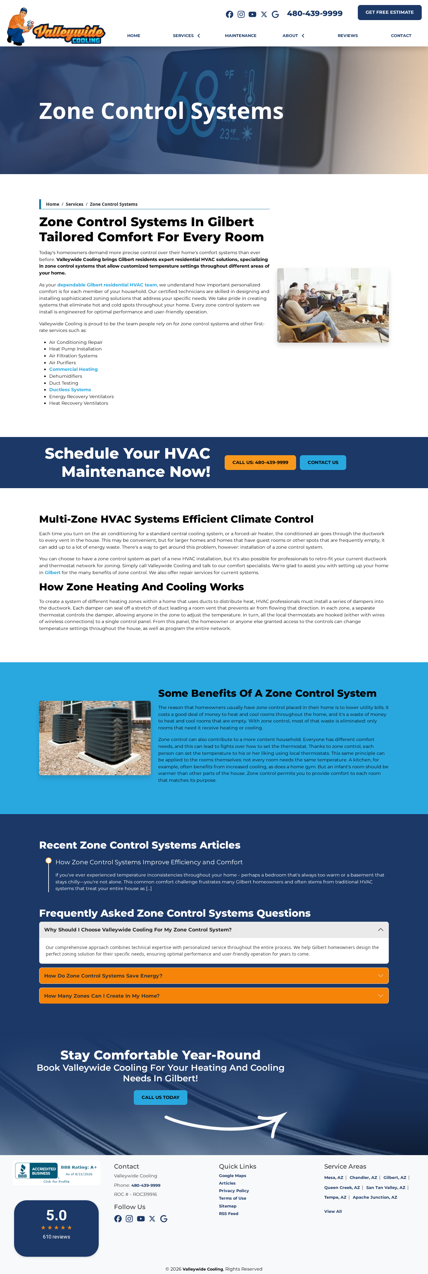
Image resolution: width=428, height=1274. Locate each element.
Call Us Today (161, 1097)
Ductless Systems (70, 389)
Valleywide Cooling (203, 1269)
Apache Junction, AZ (375, 1197)
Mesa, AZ (333, 1177)
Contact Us (323, 462)
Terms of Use (232, 1198)
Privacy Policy (234, 1190)
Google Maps (232, 1175)
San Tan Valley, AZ (385, 1187)
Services (74, 204)
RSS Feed (228, 1213)
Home (52, 204)
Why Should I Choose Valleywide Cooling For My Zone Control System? (138, 930)
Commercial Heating (73, 369)
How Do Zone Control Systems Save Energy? (103, 976)
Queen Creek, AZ (342, 1187)
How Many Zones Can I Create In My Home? (101, 996)
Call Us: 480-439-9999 (260, 462)
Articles (227, 1183)
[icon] (230, 15)
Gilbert (52, 572)
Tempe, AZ (335, 1197)
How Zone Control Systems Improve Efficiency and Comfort (149, 862)
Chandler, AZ (363, 1177)
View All (333, 1211)
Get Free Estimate (390, 12)
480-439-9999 (315, 13)
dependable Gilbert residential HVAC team (107, 285)
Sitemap (228, 1206)
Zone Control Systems (114, 204)
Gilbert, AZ (395, 1177)
